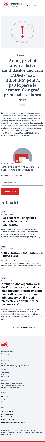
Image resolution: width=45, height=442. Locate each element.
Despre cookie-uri (7, 419)
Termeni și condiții (7, 411)
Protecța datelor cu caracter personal (13, 422)
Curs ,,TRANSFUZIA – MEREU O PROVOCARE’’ (22, 254)
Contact (4, 402)
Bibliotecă (4, 396)
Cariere (3, 399)
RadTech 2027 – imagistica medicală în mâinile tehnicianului (18, 221)
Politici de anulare (7, 414)
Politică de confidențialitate (10, 417)
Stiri (3, 212)
